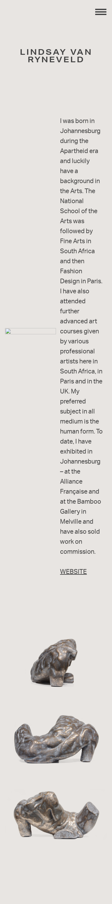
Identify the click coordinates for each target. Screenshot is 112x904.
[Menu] (101, 11)
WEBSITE (73, 571)
